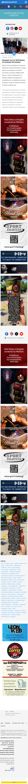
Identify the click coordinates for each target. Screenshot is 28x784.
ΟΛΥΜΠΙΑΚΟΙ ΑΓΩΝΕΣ (20, 600)
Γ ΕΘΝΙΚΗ (4, 582)
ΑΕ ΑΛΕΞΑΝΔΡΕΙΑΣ (16, 567)
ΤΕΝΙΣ (14, 608)
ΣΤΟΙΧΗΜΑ (4, 608)
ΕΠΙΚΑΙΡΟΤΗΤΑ (22, 586)
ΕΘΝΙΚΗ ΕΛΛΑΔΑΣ (11, 584)
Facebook (10, 737)
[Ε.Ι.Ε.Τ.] (14, 256)
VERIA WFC (4, 567)
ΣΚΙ (12, 606)
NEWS (3, 565)
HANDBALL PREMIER (19, 563)
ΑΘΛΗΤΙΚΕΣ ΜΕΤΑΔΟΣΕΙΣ (15, 571)
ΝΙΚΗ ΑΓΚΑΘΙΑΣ (10, 600)
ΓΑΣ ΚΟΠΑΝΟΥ (21, 580)
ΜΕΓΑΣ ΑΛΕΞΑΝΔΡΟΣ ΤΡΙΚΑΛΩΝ (8, 598)
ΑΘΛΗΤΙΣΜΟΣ (5, 573)
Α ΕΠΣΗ (19, 569)
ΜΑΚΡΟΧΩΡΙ (4, 596)
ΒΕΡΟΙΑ (19, 577)
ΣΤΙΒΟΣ (20, 606)
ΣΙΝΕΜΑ (8, 606)
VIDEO (9, 567)
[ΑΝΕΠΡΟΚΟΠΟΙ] (14, 269)
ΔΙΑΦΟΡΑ (4, 584)
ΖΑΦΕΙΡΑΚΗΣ (4, 590)
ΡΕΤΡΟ (3, 606)
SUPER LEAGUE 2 (17, 565)
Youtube (17, 737)
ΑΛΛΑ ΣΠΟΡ (4, 55)
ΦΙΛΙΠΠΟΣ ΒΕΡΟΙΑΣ (6, 614)
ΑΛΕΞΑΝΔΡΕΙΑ (12, 573)
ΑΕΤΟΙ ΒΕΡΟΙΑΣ (5, 571)
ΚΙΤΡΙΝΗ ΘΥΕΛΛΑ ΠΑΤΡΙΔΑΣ (7, 592)
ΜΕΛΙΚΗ (18, 598)
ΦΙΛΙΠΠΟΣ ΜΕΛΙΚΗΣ (16, 614)
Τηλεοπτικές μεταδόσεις (20, 610)
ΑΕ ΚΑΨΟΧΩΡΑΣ (5, 569)
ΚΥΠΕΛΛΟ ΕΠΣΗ (20, 594)
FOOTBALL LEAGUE (9, 563)
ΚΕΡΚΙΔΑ (20, 590)
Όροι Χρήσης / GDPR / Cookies (18, 723)
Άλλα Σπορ (12, 711)
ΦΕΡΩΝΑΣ (18, 612)
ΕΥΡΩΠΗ (19, 588)
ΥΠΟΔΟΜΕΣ (4, 612)
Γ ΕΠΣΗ (9, 582)
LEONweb (24, 735)
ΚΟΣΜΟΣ (4, 594)
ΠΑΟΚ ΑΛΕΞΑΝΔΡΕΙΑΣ (6, 604)
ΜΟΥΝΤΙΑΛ (24, 598)
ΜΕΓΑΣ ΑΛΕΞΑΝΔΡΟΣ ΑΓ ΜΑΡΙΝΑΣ (16, 596)
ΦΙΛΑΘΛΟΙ (24, 612)
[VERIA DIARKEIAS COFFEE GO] (14, 156)
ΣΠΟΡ (15, 606)
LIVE (26, 563)
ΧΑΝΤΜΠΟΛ (13, 616)
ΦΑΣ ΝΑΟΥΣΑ (11, 612)
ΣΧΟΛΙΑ (9, 608)
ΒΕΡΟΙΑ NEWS (5, 580)
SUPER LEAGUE (9, 565)
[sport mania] (14, 235)
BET (3, 563)
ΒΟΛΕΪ (15, 580)
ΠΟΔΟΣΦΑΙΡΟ (15, 604)
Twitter (13, 737)
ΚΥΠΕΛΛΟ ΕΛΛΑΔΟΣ (11, 594)
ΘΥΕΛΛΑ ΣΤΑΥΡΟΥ (12, 590)
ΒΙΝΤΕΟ (11, 580)
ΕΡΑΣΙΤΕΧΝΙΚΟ (12, 588)
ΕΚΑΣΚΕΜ (18, 584)
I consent (14, 782)
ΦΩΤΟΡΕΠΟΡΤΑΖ (5, 616)
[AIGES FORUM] (14, 125)
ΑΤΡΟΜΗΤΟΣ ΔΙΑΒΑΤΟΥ (20, 575)
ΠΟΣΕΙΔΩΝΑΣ (23, 604)
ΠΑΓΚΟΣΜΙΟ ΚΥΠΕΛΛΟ (6, 602)
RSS (20, 737)
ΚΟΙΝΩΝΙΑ (17, 592)
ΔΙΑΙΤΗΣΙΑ (20, 582)
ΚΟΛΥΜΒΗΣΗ (23, 592)
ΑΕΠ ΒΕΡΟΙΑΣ (13, 569)
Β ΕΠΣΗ (14, 577)
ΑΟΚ (18, 573)
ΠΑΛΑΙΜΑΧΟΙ (15, 602)
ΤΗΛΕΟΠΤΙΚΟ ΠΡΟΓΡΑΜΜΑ (7, 610)
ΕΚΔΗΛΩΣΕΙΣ (4, 586)
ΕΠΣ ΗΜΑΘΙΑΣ (5, 588)
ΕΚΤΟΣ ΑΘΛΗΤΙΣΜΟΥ (13, 586)
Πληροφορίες (7, 723)
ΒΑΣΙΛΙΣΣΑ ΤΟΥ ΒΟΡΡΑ (6, 577)
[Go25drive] (14, 301)
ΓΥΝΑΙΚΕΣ (14, 582)
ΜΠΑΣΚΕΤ (4, 600)
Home (6, 711)
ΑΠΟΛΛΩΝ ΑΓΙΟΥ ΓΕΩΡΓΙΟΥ (7, 575)
